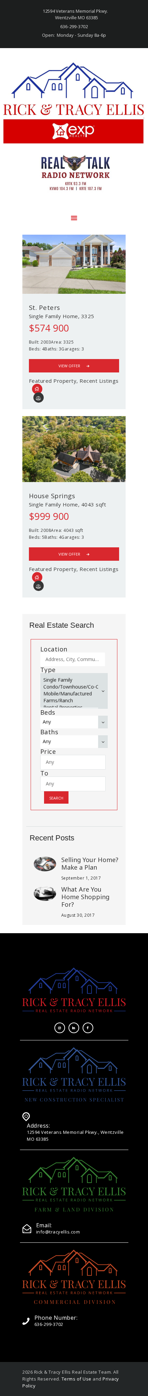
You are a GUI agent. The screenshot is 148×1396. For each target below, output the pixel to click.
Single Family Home (53, 316)
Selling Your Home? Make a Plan (89, 863)
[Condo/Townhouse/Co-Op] (70, 686)
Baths (49, 732)
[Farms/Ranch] (70, 700)
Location (53, 649)
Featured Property (53, 380)
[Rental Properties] (70, 707)
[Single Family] (70, 680)
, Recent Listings (97, 380)
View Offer (69, 365)
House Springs (52, 495)
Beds (47, 712)
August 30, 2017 (78, 915)
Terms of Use (77, 1379)
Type (48, 670)
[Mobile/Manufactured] (70, 693)
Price (48, 751)
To (44, 773)
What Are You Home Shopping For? (85, 896)
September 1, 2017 (81, 878)
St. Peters (44, 307)
